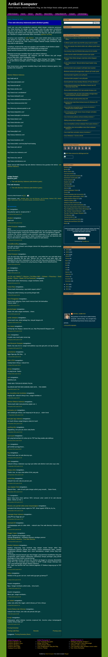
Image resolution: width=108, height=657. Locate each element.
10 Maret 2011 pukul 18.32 (14, 373)
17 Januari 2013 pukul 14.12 (14, 541)
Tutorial (23, 14)
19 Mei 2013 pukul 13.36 (13, 624)
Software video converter (78, 645)
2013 (67, 289)
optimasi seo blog (46, 34)
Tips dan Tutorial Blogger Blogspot (74, 213)
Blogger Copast (12, 533)
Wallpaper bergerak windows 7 (80, 641)
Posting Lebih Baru (13, 631)
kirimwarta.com (12, 410)
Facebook (67, 184)
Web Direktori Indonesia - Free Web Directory (21, 539)
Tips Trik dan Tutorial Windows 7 (73, 211)
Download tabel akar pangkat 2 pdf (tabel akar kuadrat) (79, 68)
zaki (8, 377)
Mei (66, 265)
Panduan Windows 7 (14, 645)
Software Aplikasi (69, 200)
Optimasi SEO (53, 198)
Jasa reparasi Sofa (13, 487)
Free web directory (35, 198)
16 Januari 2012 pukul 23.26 (14, 440)
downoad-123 (11, 523)
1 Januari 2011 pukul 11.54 (14, 356)
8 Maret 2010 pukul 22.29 (13, 272)
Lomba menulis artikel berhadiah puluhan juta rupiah (79, 54)
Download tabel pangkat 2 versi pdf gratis (76, 78)
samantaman (11, 352)
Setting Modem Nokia (44, 645)
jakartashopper (11, 309)
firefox (65, 223)
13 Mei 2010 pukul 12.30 (13, 295)
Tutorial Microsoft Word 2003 (72, 221)
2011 (67, 284)
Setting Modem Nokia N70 (71, 198)
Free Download (68, 186)
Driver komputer (68, 179)
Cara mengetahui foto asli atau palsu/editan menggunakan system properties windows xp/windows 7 (81, 94)
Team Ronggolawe (13, 299)
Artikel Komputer (22, 4)
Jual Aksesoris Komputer (15, 343)
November (68, 278)
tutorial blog (11, 478)
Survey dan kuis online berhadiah (73, 204)
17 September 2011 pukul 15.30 (15, 415)
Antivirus (66, 167)
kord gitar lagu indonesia (14, 418)
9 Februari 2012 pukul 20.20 (14, 449)
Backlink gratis (25, 198)
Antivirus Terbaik (42, 648)
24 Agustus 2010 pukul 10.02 (14, 331)
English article (68, 182)
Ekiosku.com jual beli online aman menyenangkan (22, 506)
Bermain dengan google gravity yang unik (76, 98)
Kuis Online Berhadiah (77, 648)
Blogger (67, 653)
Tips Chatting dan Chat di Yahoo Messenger (76, 209)
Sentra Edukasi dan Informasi (16, 609)
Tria (8, 495)
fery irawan (10, 326)
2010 (67, 254)
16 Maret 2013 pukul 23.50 (14, 579)
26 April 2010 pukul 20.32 (13, 283)
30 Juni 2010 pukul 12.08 (13, 314)
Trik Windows (68, 215)
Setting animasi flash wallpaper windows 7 (76, 120)
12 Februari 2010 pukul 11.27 (14, 214)
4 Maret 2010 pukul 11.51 (13, 250)
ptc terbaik (10, 600)
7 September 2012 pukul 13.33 (15, 466)
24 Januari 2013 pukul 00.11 (14, 569)
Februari (67, 258)
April (66, 263)
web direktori (30, 38)
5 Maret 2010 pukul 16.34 (13, 264)
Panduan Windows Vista (15, 643)
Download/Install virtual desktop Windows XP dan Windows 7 (81, 82)
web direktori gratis (27, 200)
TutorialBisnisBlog (13, 244)
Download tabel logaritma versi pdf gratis (75, 75)
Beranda (35, 631)
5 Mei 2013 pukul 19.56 (13, 613)
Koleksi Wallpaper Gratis (71, 190)
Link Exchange (82, 14)
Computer (72, 14)
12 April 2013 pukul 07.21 (13, 605)
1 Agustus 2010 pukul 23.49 (14, 322)
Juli (66, 269)
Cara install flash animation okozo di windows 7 (77, 132)
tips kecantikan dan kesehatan (16, 393)
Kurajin (9, 617)
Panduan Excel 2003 (14, 648)
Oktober (67, 276)
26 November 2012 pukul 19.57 (15, 502)
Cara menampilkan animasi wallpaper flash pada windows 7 (81, 123)
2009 (67, 252)
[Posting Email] (27, 195)
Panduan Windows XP (14, 642)
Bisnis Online (48, 14)
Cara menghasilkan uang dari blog (47, 646)
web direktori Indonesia (39, 200)
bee (8, 209)
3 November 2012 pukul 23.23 (14, 491)
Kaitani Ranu (11, 287)
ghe (8, 268)
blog (8, 453)
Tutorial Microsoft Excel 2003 (72, 219)
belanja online (11, 470)
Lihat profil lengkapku (70, 325)
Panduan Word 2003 (14, 646)
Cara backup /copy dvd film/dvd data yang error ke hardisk (80, 51)
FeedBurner (85, 241)
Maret (67, 260)
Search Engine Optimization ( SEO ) (74, 196)
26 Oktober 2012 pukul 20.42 (14, 483)
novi (8, 444)
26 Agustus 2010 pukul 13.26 (14, 339)
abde (8, 461)
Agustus (67, 272)
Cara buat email (68, 173)
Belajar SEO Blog (42, 643)
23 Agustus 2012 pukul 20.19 (14, 457)
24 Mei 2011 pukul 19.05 (13, 398)
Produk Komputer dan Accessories (74, 194)
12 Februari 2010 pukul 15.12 (14, 222)
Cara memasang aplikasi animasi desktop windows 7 (79, 117)
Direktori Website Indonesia (15, 75)
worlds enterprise (12, 317)
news (9, 335)
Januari (67, 256)
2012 (67, 286)
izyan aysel (10, 436)
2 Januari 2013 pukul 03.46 (14, 529)
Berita (65, 169)
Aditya (9, 573)
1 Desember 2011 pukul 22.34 (14, 423)
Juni (66, 267)
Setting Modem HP (60, 14)
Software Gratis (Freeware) (71, 202)
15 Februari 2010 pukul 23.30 (14, 240)
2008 (67, 249)
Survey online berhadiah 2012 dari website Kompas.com (80, 90)
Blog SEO (38, 14)
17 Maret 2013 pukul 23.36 (14, 596)
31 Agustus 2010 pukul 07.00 (14, 348)
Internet (30, 14)
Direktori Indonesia (13, 545)
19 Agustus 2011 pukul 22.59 (14, 406)
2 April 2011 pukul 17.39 (13, 389)
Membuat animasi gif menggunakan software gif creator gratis (81, 71)
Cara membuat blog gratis (45, 641)
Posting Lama (57, 631)
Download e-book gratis (71, 177)
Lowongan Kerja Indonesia (15, 514)
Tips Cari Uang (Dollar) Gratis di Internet (75, 207)
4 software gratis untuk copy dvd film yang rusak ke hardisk (80, 42)
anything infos (11, 427)
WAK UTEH (11, 360)
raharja (9, 369)
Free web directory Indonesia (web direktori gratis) (28, 23)
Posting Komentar (12, 628)
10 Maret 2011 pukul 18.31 (14, 365)
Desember (68, 281)
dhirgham (10, 218)
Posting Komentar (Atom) (22, 634)
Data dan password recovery (72, 175)
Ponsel (66, 192)
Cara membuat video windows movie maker (84, 646)
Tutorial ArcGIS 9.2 (69, 217)
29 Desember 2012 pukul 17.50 (15, 519)
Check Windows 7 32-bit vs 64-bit (73, 135)
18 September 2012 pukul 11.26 (15, 474)
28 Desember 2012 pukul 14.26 (15, 510)
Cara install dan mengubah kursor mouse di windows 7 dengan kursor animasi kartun (79, 107)
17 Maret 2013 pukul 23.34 (14, 588)
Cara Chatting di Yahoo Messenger (81, 643)
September (68, 274)
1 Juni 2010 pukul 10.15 (13, 305)
